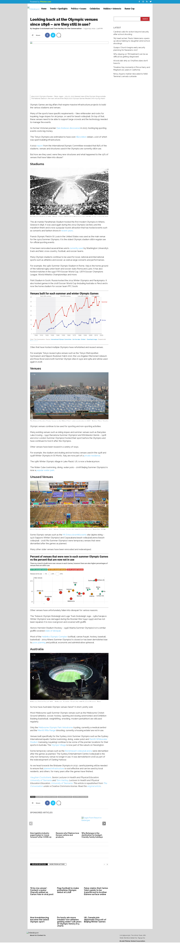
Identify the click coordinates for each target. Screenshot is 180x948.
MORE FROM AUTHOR (57, 864)
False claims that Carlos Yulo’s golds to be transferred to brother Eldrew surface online (96, 891)
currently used (76, 248)
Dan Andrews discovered (68, 128)
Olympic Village (59, 745)
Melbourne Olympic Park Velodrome (55, 727)
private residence (92, 455)
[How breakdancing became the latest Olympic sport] (42, 906)
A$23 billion (81, 137)
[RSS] (146, 2)
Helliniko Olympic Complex (54, 636)
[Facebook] (139, 2)
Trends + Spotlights (59, 8)
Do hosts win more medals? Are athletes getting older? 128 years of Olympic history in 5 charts (69, 921)
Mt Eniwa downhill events (75, 534)
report (40, 145)
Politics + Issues (78, 8)
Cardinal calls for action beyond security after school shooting (131, 33)
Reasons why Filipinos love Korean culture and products (67, 835)
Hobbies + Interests (112, 8)
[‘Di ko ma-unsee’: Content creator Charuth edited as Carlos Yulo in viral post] (42, 877)
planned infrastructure (54, 768)
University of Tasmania (41, 780)
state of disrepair (53, 631)
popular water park (45, 470)
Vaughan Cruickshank (40, 777)
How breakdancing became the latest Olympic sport (39, 919)
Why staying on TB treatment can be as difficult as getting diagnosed (130, 55)
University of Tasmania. (62, 783)
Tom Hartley (62, 780)
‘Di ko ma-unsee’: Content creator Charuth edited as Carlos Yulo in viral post (41, 891)
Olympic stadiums (80, 797)
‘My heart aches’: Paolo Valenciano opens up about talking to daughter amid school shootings (131, 41)
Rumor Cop (129, 8)
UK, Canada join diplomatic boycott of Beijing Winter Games (95, 919)
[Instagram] (143, 2)
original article (94, 786)
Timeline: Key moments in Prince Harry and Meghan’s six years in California (131, 68)
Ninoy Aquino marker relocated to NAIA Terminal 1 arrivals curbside (130, 75)
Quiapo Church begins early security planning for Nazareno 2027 (129, 48)
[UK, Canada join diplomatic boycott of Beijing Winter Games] (96, 906)
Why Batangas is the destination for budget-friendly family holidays (92, 835)
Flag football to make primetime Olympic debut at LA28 (68, 890)
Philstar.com (45, 2)
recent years (67, 230)
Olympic (40, 797)
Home (43, 8)
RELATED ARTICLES (39, 864)
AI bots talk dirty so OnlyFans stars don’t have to (130, 62)
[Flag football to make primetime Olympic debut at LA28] (69, 877)
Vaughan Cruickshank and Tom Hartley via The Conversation (57, 28)
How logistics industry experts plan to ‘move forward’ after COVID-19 (40, 835)
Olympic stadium (65, 797)
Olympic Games (51, 797)
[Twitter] (150, 2)
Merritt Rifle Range (46, 730)
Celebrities (95, 8)
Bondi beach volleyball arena (78, 751)
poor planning (39, 642)
